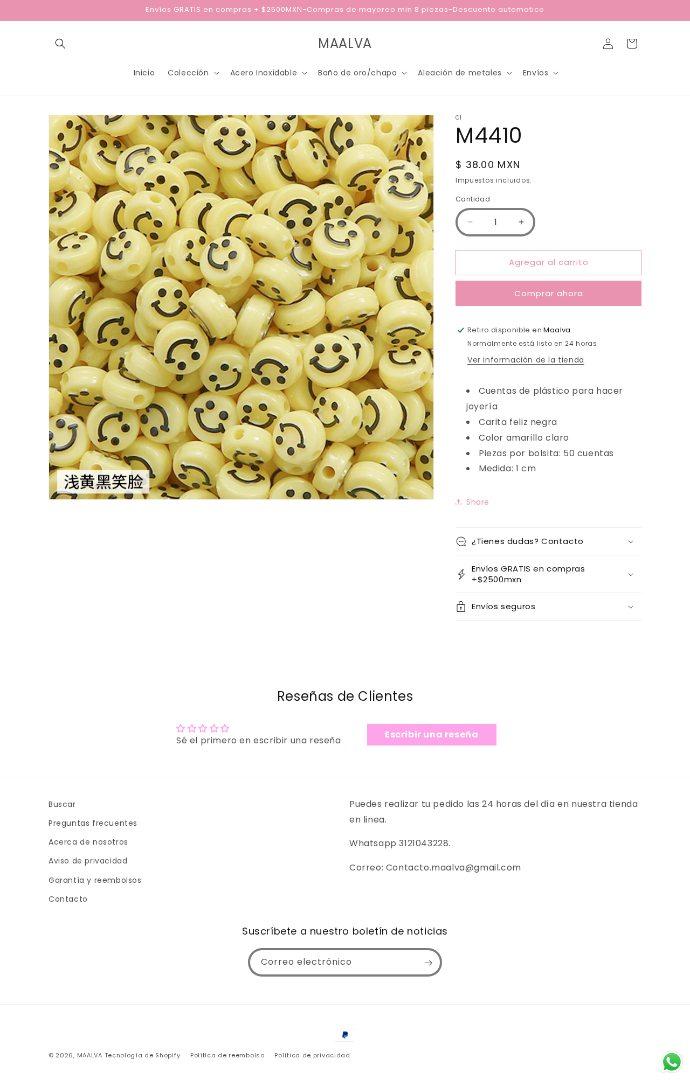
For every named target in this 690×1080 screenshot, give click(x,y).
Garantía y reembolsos (95, 880)
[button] (60, 43)
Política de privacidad (312, 1054)
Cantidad (473, 199)
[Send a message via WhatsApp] (672, 1062)
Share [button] (477, 502)
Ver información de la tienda (525, 359)
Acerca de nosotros (88, 842)
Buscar (62, 804)
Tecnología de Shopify (143, 1055)
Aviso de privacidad (88, 861)
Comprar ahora (548, 293)
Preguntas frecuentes (93, 823)
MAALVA (89, 1055)
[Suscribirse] (428, 963)
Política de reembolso (227, 1054)
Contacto (68, 899)
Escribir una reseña (431, 734)
